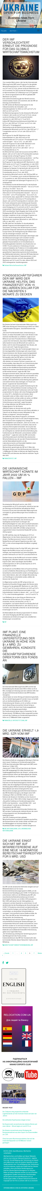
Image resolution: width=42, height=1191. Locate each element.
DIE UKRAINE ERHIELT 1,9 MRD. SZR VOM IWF (21, 732)
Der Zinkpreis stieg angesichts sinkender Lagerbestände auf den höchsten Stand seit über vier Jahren (20, 1114)
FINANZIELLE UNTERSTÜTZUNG (14, 720)
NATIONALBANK (12, 828)
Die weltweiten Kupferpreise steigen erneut (16, 1120)
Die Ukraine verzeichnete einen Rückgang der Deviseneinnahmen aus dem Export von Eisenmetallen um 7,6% (20, 1132)
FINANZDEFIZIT (9, 458)
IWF (25, 265)
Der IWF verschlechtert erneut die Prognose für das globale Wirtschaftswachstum (21, 45)
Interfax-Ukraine (27, 1188)
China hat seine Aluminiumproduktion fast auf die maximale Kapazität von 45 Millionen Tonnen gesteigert (18, 1141)
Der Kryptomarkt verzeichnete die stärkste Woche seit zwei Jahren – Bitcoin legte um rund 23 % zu (20, 1125)
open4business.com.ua (12, 1188)
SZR (19, 828)
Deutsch (13, 31)
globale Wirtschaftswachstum (14, 265)
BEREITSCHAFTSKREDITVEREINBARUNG (17, 945)
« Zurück (6, 953)
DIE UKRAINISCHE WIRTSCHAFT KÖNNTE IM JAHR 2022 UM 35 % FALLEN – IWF (20, 473)
